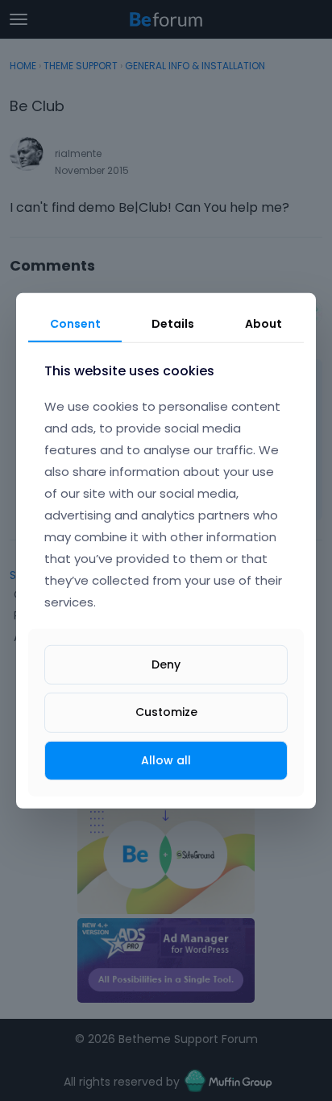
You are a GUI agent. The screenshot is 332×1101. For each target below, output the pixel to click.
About (263, 323)
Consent (75, 323)
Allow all (166, 759)
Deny (166, 664)
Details (172, 323)
